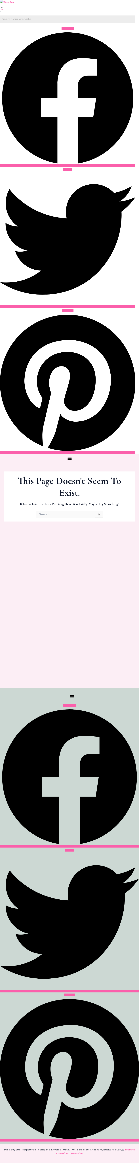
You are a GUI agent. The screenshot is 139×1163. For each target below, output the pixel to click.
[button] (69, 458)
